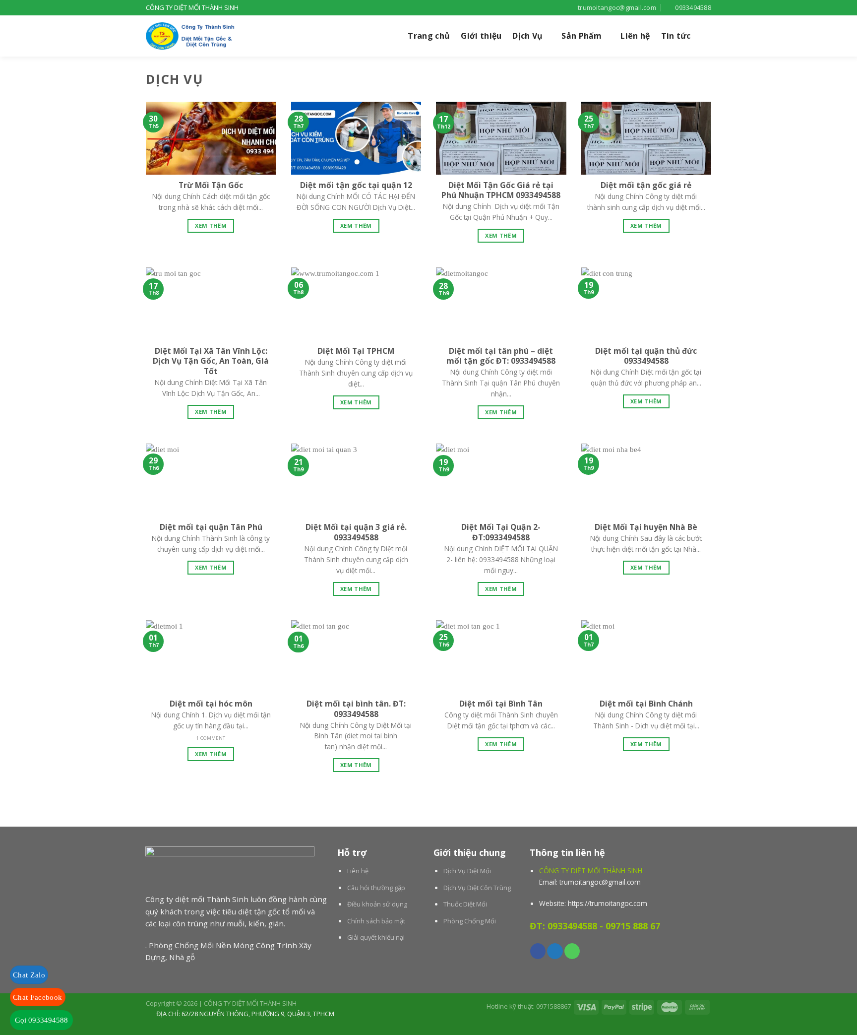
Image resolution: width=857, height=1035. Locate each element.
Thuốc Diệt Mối (465, 904)
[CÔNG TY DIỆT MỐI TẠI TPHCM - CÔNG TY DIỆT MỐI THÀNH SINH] (195, 36)
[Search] (706, 36)
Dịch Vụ (527, 35)
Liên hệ (635, 35)
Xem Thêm (211, 225)
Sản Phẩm (581, 35)
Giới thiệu (481, 35)
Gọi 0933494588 (41, 1020)
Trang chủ (429, 35)
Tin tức (676, 35)
